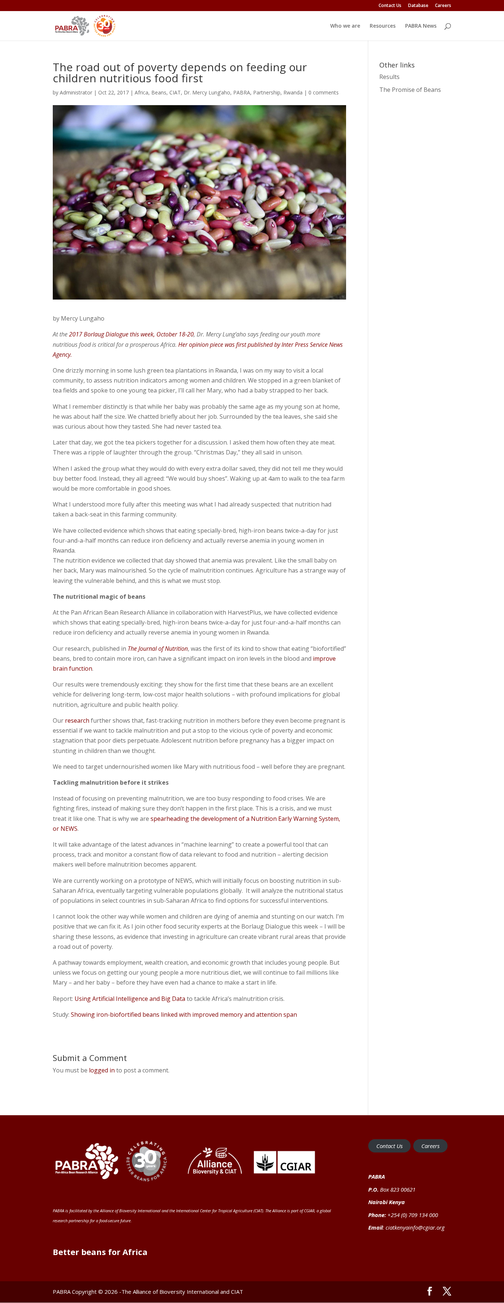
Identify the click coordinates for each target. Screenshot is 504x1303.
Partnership (266, 92)
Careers (443, 5)
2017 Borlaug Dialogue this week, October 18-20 (131, 334)
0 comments (323, 92)
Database (418, 5)
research (77, 720)
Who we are (345, 26)
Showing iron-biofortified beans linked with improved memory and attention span (185, 1014)
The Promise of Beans (410, 90)
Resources (383, 26)
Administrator (76, 92)
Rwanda (293, 92)
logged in (102, 1070)
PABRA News (420, 26)
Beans (158, 92)
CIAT (175, 92)
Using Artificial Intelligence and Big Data (131, 999)
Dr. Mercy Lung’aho (207, 92)
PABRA (241, 92)
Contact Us (390, 5)
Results (389, 77)
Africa (141, 92)
